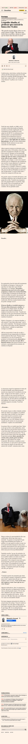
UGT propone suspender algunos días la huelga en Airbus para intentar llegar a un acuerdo (14, 696)
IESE (9, 639)
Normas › (25, 632)
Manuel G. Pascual (14, 60)
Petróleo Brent (21, 7)
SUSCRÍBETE (22, 10)
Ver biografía (10, 620)
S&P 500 (11, 7)
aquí (20, 648)
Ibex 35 (3, 7)
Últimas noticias (5, 692)
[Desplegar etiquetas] (26, 639)
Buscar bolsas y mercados (7, 726)
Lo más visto (4, 716)
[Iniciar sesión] (26, 10)
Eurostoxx (7, 732)
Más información (4, 645)
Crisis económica (14, 639)
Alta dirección (4, 639)
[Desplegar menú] (2, 10)
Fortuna (4, 17)
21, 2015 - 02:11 (15, 62)
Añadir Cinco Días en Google (8, 69)
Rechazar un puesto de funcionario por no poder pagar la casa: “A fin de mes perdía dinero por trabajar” (13, 705)
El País (25, 13)
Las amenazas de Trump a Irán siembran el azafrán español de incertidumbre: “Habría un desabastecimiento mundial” (12, 700)
